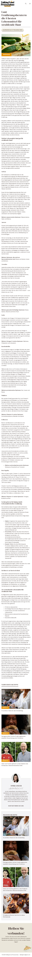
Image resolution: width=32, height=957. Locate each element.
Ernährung (6, 54)
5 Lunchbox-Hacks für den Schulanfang (12, 710)
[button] (26, 3)
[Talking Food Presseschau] (7, 3)
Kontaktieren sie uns (16, 806)
